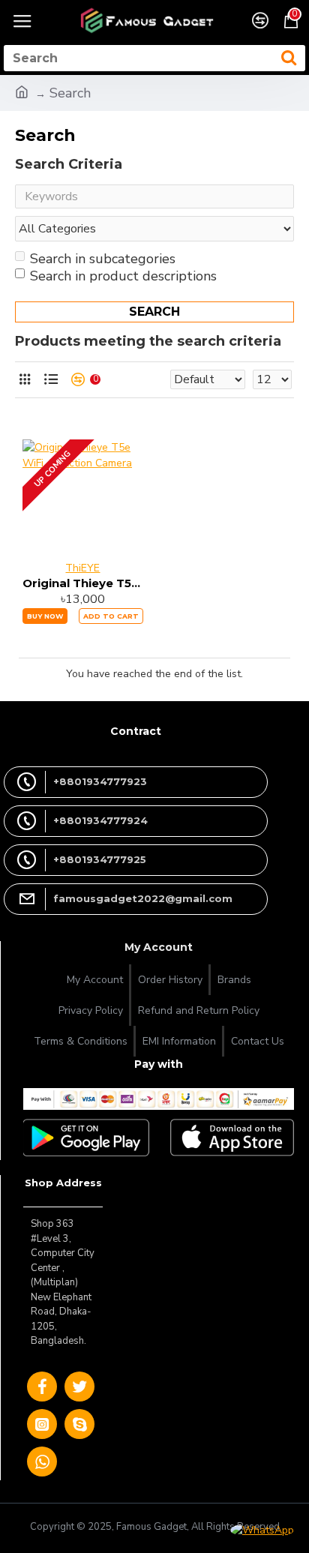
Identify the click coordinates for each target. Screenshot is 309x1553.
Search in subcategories (103, 259)
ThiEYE (82, 568)
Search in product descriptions (123, 276)
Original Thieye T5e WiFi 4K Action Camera (82, 583)
